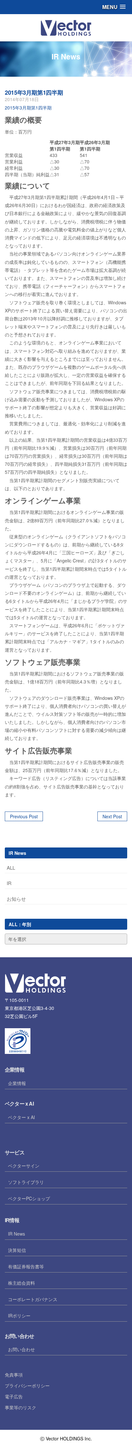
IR (9, 883)
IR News (16, 1233)
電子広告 (14, 1396)
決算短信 (17, 1250)
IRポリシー (19, 1315)
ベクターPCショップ (29, 1198)
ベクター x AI (21, 1117)
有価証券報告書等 (26, 1266)
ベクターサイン (23, 1165)
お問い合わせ (21, 1349)
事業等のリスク (20, 1407)
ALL (11, 867)
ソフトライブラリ (26, 1182)
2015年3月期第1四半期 (34, 92)
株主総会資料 (21, 1283)
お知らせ (16, 898)
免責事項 (14, 1374)
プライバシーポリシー (27, 1385)
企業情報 (17, 1083)
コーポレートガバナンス (32, 1299)
